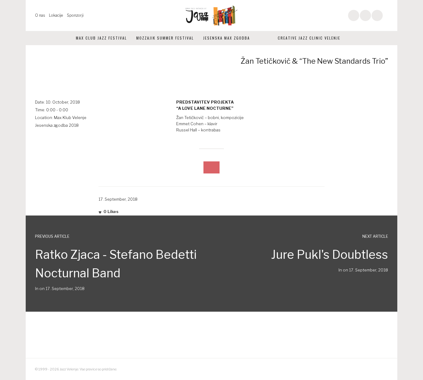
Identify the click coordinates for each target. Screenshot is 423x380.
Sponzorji (75, 15)
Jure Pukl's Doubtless (329, 254)
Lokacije (56, 15)
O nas (40, 15)
